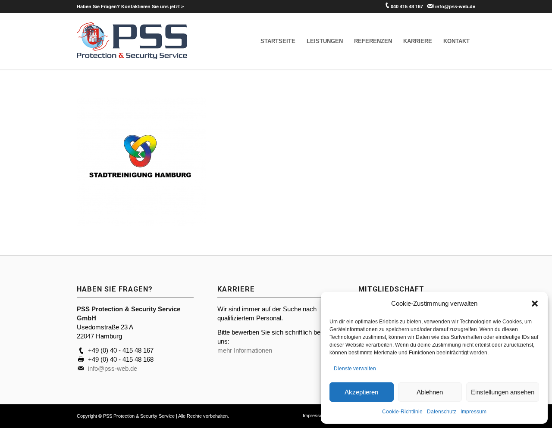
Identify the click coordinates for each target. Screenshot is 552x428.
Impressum (473, 412)
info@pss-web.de (455, 6)
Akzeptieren (361, 392)
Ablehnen (430, 392)
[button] (534, 303)
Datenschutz (441, 412)
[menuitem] (130, 6)
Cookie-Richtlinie (402, 412)
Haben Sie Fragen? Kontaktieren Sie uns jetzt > (130, 6)
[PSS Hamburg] (132, 41)
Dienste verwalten (355, 369)
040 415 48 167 (407, 6)
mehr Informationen (244, 350)
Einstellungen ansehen (502, 392)
